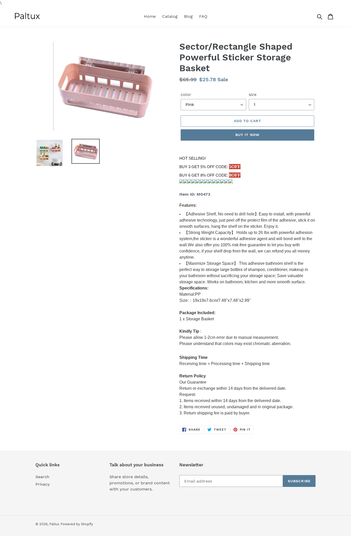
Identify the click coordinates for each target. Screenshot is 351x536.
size (252, 94)
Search (42, 476)
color (186, 94)
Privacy (42, 484)
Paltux (54, 524)
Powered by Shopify (77, 524)
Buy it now (247, 135)
